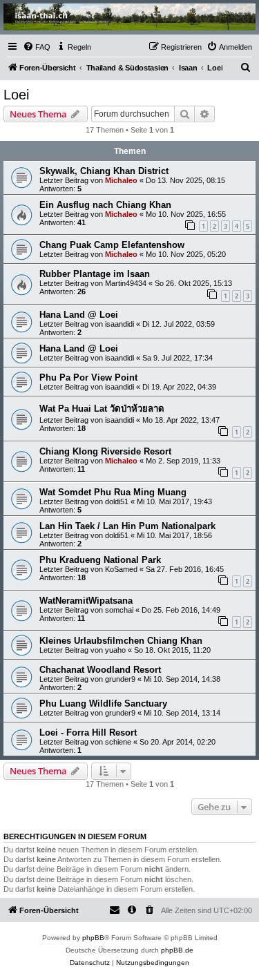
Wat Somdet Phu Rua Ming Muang (112, 492)
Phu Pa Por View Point (88, 377)
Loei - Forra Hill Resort (88, 732)
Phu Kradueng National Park (100, 560)
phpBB (93, 937)
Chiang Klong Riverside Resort (105, 451)
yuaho (115, 650)
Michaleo (121, 180)
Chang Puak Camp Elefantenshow (111, 245)
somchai (119, 610)
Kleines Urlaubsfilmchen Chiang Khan (120, 640)
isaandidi (119, 324)
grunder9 (120, 679)
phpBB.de (177, 950)
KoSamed (121, 569)
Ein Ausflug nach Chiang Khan (105, 205)
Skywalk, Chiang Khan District (104, 171)
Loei (16, 94)
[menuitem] (36, 47)
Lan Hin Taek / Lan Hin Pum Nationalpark (127, 526)
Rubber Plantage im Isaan (94, 274)
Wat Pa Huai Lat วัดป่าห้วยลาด (101, 408)
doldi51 (116, 501)
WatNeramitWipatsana (86, 600)
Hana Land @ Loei (78, 314)
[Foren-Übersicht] (129, 16)
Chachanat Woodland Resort (100, 669)
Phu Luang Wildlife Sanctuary (103, 703)
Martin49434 (125, 283)
